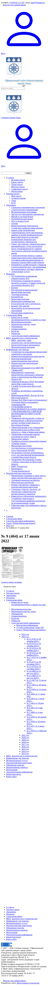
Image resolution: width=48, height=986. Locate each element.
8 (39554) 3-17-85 (16, 3)
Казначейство (17, 297)
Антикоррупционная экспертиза (25, 480)
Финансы (10, 274)
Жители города (18, 187)
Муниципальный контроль (23, 347)
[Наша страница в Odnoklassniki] (2, 978)
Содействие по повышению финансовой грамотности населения (29, 353)
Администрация (18, 198)
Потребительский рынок (22, 219)
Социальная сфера (14, 315)
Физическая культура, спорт (23, 324)
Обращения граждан (15, 928)
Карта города (17, 182)
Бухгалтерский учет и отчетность (25, 304)
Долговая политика (19, 294)
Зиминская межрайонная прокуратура (28, 356)
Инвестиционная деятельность (24, 226)
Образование (17, 327)
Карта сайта (11, 939)
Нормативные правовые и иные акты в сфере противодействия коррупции (28, 477)
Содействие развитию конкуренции (27, 228)
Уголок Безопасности (20, 471)
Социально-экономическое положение (28, 207)
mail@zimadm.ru (38, 3)
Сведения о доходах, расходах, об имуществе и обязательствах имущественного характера (25, 491)
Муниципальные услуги (17, 923)
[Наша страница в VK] (4, 978)
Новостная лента (13, 937)
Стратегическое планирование (24, 210)
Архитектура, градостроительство (26, 343)
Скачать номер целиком (11, 582)
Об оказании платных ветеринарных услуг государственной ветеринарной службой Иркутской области (27, 455)
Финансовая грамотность (22, 313)
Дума (13, 200)
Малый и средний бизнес (22, 216)
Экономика (11, 205)
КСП (13, 203)
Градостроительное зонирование (25, 345)
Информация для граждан (17, 349)
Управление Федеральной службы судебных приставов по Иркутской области (26, 461)
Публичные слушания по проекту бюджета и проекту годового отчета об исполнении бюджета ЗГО (28, 283)
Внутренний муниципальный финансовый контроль (24, 291)
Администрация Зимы (11, 118)
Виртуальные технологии (28, 983)
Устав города (17, 184)
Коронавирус (17, 469)
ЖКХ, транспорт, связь (21, 340)
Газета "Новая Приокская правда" (21, 523)
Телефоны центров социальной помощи (28, 441)
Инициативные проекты (17, 930)
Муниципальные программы (24, 212)
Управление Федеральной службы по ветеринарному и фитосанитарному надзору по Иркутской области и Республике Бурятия (27, 421)
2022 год (10, 525)
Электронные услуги (20, 272)
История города (18, 180)
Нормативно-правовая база (23, 301)
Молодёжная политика (21, 322)
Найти (28, 173)
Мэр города (16, 196)
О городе (10, 178)
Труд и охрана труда (20, 221)
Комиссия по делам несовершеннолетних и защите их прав (28, 318)
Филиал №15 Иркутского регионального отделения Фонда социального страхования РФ (29, 402)
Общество (15, 333)
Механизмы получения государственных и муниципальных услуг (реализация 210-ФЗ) (27, 448)
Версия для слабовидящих (14, 5)
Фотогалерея (16, 191)
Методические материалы (22, 482)
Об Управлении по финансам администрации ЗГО (24, 277)
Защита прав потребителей (23, 230)
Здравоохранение (18, 329)
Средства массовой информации (25, 336)
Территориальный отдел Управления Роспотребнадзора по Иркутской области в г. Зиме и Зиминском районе (28, 429)
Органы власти (12, 194)
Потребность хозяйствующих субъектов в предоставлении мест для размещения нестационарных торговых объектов (28, 267)
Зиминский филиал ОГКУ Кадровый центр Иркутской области (27, 383)
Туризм (14, 223)
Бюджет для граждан (20, 306)
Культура (15, 331)
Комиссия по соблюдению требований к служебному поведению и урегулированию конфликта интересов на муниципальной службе (28, 499)
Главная (9, 516)
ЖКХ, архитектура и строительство (21, 338)
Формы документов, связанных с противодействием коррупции (25, 486)
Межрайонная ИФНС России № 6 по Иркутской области (27, 396)
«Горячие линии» (18, 443)
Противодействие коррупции (19, 473)
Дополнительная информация (19, 935)
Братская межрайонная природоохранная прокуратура (24, 360)
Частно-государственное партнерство (27, 214)
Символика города (19, 189)
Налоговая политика (20, 299)
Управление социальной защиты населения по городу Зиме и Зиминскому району (25, 436)
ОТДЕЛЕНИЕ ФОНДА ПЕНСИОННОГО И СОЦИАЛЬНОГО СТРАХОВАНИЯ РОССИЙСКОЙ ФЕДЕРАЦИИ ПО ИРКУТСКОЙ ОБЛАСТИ (28, 411)
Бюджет (14, 288)
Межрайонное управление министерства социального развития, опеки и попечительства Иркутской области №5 (27, 375)
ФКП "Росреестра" (19, 466)
